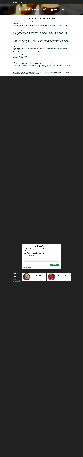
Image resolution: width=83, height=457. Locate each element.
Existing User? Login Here (27, 267)
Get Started (54, 264)
